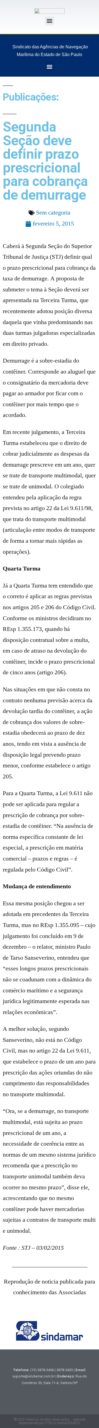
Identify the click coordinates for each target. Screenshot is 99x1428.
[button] (49, 21)
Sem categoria (53, 212)
